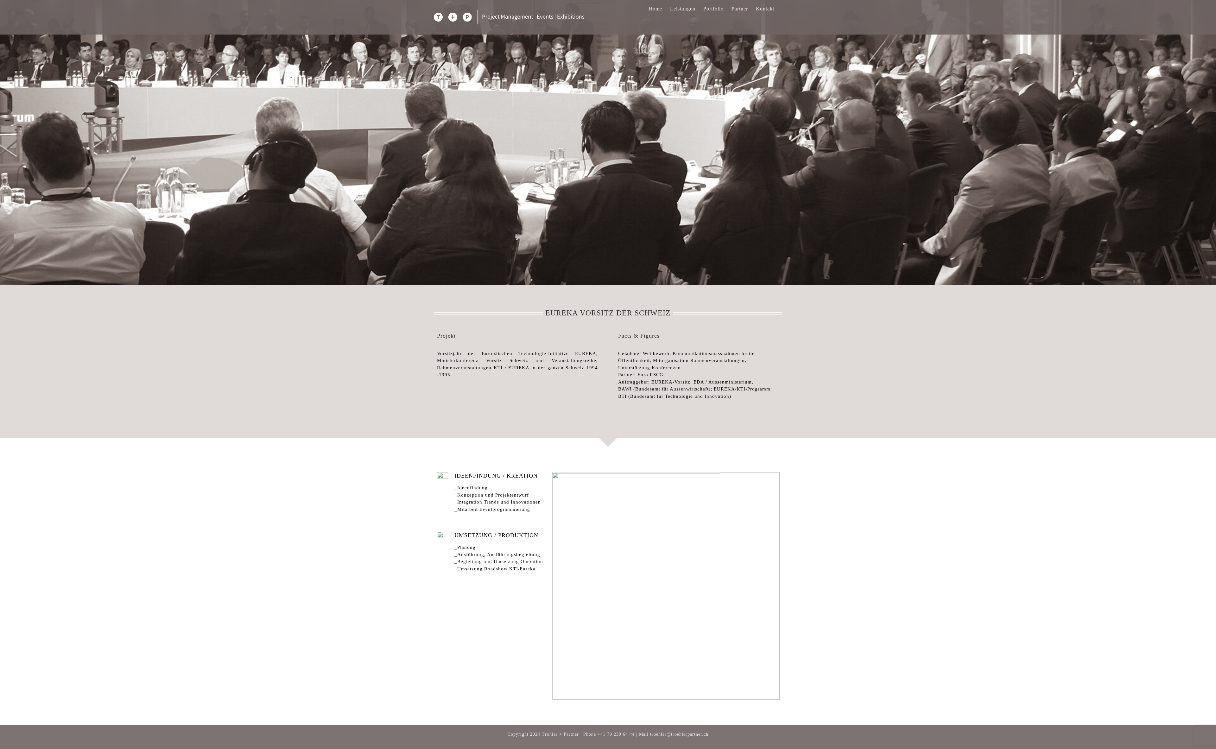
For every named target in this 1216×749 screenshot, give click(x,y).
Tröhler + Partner (560, 734)
